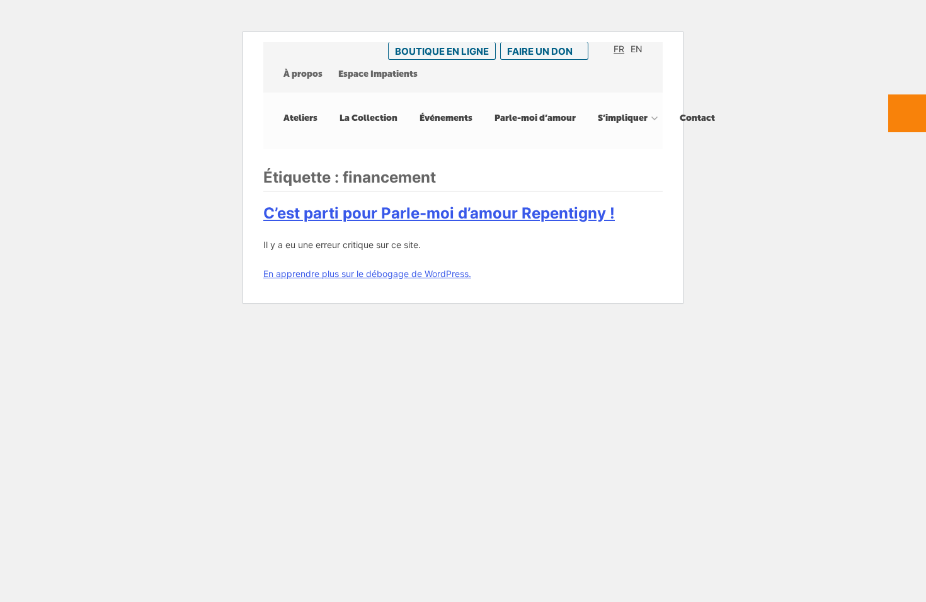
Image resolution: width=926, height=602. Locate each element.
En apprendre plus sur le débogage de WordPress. (367, 273)
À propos (303, 74)
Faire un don (540, 51)
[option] (619, 48)
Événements (446, 118)
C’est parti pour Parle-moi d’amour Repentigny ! (439, 213)
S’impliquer (623, 118)
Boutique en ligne (442, 51)
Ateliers (300, 118)
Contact (697, 118)
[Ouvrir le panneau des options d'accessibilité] (907, 113)
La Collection (368, 118)
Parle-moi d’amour (535, 118)
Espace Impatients (378, 74)
